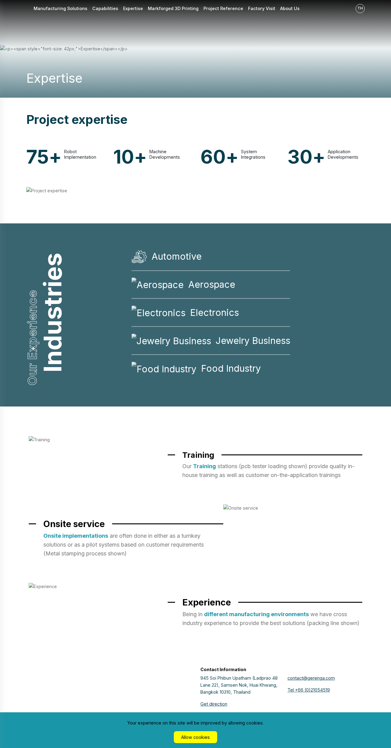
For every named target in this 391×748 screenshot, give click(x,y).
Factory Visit (261, 8)
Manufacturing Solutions (60, 8)
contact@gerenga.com (311, 678)
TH (360, 8)
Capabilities (105, 8)
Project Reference (223, 8)
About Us (290, 8)
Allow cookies (195, 737)
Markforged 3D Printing (173, 8)
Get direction (213, 703)
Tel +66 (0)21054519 (308, 689)
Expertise (133, 8)
